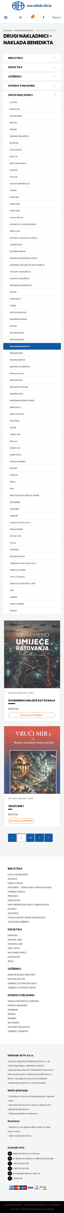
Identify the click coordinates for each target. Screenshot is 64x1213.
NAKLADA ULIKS (16, 393)
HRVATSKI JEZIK (15, 944)
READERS (12, 1018)
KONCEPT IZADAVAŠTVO (20, 271)
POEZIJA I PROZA (15, 883)
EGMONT (14, 170)
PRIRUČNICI (13, 896)
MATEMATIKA (14, 956)
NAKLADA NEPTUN (17, 360)
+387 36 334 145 (21, 1163)
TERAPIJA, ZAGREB (17, 570)
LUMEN (13, 305)
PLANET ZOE (15, 448)
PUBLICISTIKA (14, 900)
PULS (12, 488)
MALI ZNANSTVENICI (17, 952)
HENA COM (15, 231)
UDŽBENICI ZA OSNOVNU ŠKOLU (22, 983)
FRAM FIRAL (15, 204)
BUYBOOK (14, 143)
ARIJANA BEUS (16, 116)
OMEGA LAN (15, 434)
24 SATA (13, 102)
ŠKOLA (11, 961)
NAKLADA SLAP (16, 380)
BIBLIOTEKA (15, 58)
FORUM (13, 190)
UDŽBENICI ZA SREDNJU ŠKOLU (22, 987)
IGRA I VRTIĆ (14, 948)
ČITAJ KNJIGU (16, 149)
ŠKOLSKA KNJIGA (17, 556)
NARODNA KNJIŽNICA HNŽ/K (22, 400)
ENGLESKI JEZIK (15, 939)
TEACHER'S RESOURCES (19, 1027)
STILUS (13, 543)
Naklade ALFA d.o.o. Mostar (26, 1153)
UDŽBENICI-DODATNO (18, 1031)
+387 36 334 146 (21, 1168)
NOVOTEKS (15, 421)
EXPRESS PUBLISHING (21, 86)
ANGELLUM (14, 109)
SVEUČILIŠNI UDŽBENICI (18, 921)
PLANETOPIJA (15, 454)
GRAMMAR (13, 1009)
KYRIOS (13, 292)
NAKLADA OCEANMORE (20, 366)
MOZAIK (13, 326)
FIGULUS (13, 177)
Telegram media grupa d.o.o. (23, 563)
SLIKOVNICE (13, 913)
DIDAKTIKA (15, 67)
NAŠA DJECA (15, 407)
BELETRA (13, 122)
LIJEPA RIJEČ (15, 299)
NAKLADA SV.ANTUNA (19, 387)
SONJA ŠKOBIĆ (16, 529)
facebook (17, 1178)
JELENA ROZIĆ (16, 244)
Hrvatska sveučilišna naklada (24, 238)
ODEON (13, 427)
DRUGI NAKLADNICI (20, 95)
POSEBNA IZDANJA (16, 891)
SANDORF (14, 515)
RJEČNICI (12, 909)
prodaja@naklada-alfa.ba (26, 1173)
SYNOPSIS (14, 549)
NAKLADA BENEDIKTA (20, 346)
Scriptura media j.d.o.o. (20, 522)
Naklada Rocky (17, 373)
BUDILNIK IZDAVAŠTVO (19, 136)
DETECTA (14, 156)
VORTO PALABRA (17, 604)
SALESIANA (14, 509)
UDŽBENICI (15, 76)
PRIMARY (12, 1014)
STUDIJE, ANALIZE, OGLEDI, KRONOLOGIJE (26, 917)
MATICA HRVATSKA (18, 312)
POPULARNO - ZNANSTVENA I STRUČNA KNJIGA (30, 887)
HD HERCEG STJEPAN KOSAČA (23, 224)
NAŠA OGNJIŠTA (17, 414)
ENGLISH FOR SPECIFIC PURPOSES (23, 1001)
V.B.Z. (12, 590)
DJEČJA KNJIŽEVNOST (18, 874)
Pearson (13, 441)
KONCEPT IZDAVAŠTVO (20, 278)
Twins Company (17, 576)
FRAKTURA (14, 197)
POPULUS (14, 475)
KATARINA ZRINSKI (18, 251)
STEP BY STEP (15, 536)
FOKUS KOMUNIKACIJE (20, 183)
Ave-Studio (48, 1209)
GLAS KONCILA (16, 217)
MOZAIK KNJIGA (17, 332)
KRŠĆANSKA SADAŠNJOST (21, 285)
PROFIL (13, 482)
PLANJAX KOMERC (18, 461)
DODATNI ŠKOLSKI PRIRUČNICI (21, 974)
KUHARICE (12, 878)
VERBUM (13, 597)
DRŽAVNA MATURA (16, 979)
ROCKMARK (15, 502)
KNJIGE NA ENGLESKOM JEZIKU (23, 258)
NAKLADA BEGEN (17, 339)
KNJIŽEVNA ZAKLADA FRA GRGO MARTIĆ (27, 265)
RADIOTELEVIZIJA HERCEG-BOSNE (24, 495)
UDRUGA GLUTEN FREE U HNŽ (22, 583)
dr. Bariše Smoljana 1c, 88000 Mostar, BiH (33, 1158)
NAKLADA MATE (16, 353)
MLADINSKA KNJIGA (18, 319)
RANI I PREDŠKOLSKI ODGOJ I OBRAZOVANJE (28, 904)
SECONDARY (14, 1022)
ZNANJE (13, 610)
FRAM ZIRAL (15, 210)
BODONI (13, 129)
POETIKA (13, 468)
